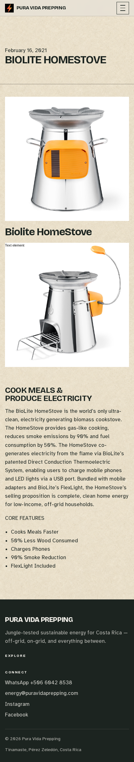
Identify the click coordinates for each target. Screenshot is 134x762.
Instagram (17, 704)
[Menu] (123, 8)
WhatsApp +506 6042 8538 (38, 682)
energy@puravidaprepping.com (41, 693)
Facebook (16, 714)
